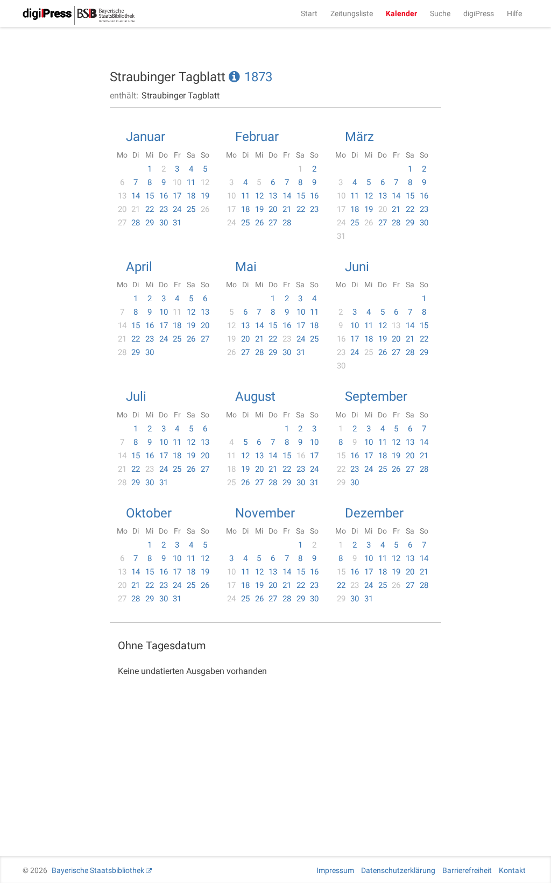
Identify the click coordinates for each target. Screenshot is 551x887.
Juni (357, 266)
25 (191, 209)
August (255, 396)
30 (163, 223)
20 (273, 209)
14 (135, 196)
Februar (257, 136)
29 (149, 223)
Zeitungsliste (351, 13)
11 (191, 182)
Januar (145, 136)
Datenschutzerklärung (398, 870)
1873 (258, 76)
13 (273, 196)
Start (309, 13)
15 (149, 196)
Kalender (401, 13)
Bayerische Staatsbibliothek (98, 870)
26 (259, 223)
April (139, 266)
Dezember (374, 513)
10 (163, 312)
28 (135, 223)
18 (191, 196)
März (359, 136)
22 (149, 209)
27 (273, 223)
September (376, 396)
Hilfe (514, 13)
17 (177, 196)
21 (286, 209)
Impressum (335, 870)
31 (177, 223)
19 (205, 196)
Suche (440, 13)
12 (259, 196)
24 (177, 209)
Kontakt (512, 870)
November (265, 513)
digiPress (478, 13)
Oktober (149, 513)
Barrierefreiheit (467, 870)
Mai (246, 266)
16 (163, 196)
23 (163, 209)
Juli (136, 396)
